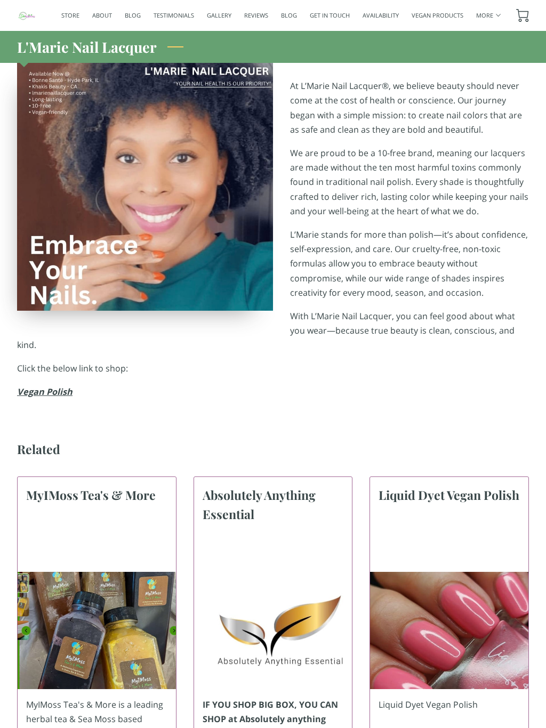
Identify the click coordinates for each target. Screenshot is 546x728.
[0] (522, 15)
